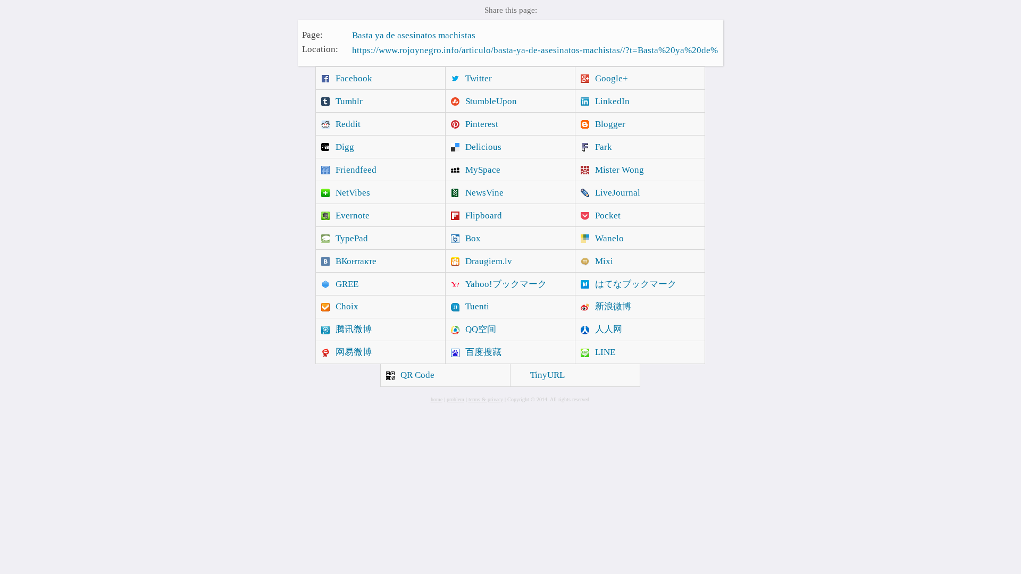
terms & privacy (485, 399)
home (436, 399)
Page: (312, 34)
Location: (320, 49)
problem (455, 399)
